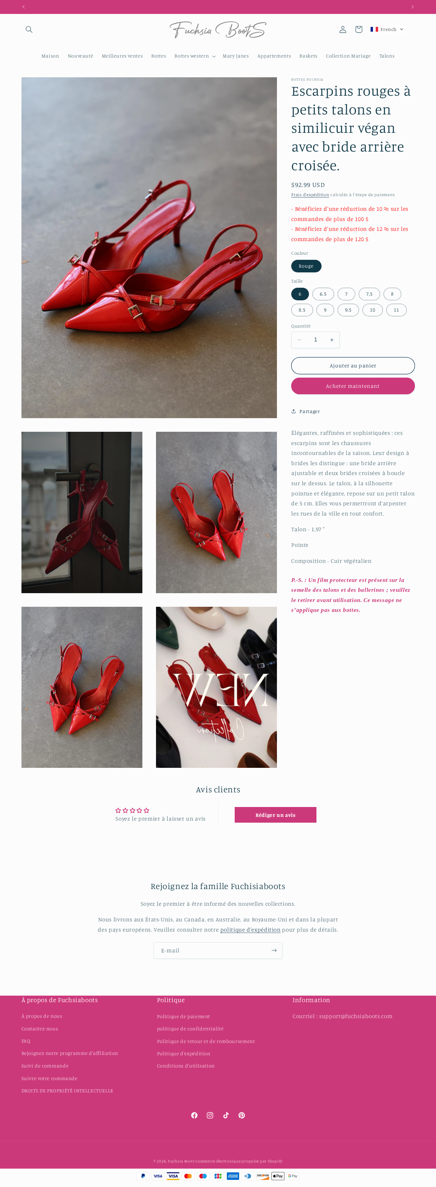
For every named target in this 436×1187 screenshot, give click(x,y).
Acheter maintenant (353, 386)
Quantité (300, 326)
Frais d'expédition (310, 194)
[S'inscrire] (274, 950)
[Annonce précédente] (23, 7)
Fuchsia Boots (182, 1160)
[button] (29, 29)
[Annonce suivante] (412, 7)
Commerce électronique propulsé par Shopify (239, 1160)
